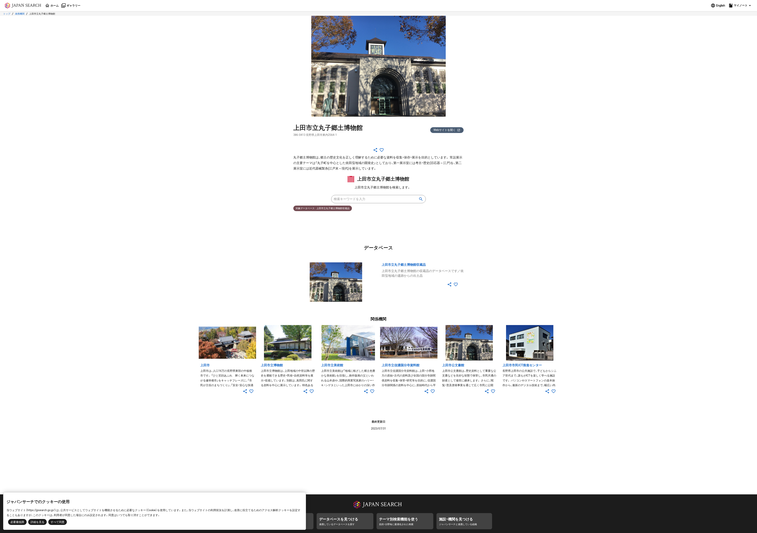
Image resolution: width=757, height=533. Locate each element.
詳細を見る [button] (37, 522)
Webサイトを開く (445, 129)
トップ (6, 13)
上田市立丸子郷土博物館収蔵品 (404, 264)
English (720, 5)
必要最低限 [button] (17, 522)
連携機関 (19, 13)
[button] (740, 5)
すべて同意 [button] (57, 522)
